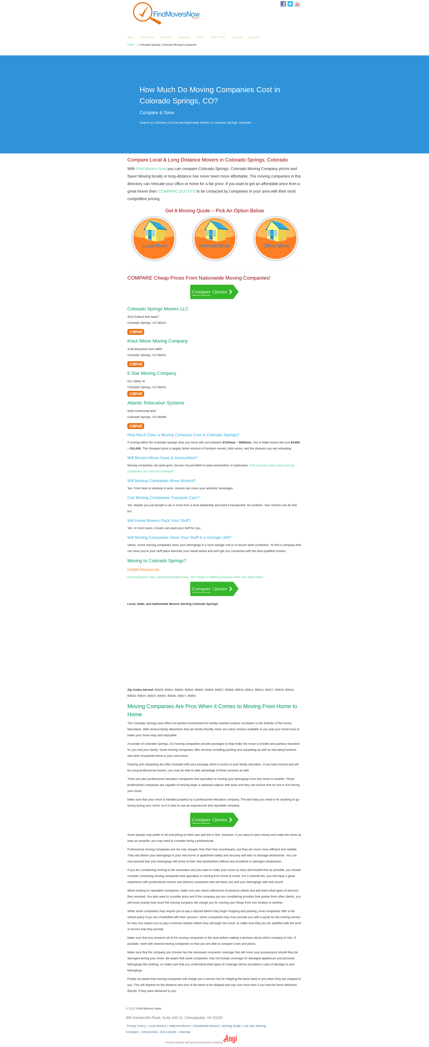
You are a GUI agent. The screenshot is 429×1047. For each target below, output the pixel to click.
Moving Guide (231, 1026)
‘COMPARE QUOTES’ (177, 191)
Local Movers (157, 1026)
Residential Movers (206, 1026)
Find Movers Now (167, 13)
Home (131, 44)
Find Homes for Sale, (141, 577)
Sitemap (184, 1032)
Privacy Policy (136, 1026)
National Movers (180, 1026)
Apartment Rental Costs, (172, 577)
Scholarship (149, 1032)
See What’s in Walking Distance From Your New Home (226, 577)
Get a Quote (168, 1032)
